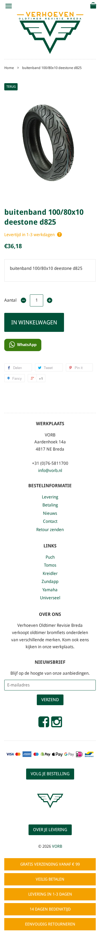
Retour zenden (50, 529)
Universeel (50, 597)
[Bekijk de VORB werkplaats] (50, 812)
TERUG (11, 87)
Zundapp (50, 581)
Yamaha (50, 589)
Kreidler (50, 573)
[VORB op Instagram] (56, 724)
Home (9, 68)
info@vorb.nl (50, 470)
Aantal (10, 300)
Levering (50, 497)
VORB (57, 846)
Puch (50, 557)
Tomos (50, 565)
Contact (50, 521)
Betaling (50, 505)
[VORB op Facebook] (43, 724)
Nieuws (50, 513)
